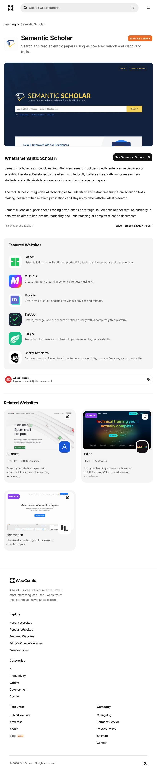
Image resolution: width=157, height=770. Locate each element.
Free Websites (19, 650)
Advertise (16, 722)
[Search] (25, 7)
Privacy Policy (106, 729)
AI (11, 669)
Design (14, 696)
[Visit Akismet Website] (67, 416)
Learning (10, 24)
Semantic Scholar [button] (33, 24)
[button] (132, 8)
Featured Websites (22, 636)
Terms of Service (108, 722)
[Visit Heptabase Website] (67, 497)
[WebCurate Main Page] (10, 8)
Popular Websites (21, 629)
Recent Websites (21, 622)
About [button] (14, 729)
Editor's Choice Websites (26, 643)
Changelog (104, 715)
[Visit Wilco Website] (145, 416)
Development (18, 689)
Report (148, 225)
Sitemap (102, 736)
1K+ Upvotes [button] (100, 461)
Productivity (18, 676)
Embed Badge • (134, 225)
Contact (102, 742)
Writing (14, 682)
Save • (119, 225)
